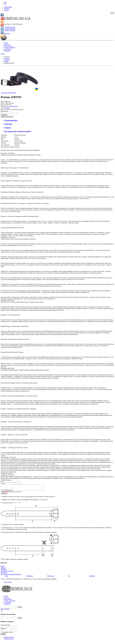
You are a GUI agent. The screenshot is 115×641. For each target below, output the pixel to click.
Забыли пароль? (9, 637)
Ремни (3, 566)
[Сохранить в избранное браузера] (2, 35)
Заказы (6, 10)
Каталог (6, 44)
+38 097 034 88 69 (9, 29)
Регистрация (8, 7)
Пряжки (3, 568)
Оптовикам (7, 49)
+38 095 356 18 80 (9, 30)
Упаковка (3, 569)
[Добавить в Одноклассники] (2, 21)
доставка (7, 108)
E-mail (3, 483)
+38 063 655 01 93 (9, 27)
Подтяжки (4, 572)
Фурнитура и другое (7, 571)
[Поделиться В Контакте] (2, 32)
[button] (3, 53)
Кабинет (7, 8)
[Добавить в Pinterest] (2, 25)
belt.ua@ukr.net (5, 33)
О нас (6, 42)
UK (5, 2)
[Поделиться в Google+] (2, 18)
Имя (2, 481)
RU (5, 4)
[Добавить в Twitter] (2, 28)
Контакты (7, 50)
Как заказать (8, 46)
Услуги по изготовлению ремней (11, 574)
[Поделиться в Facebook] (2, 14)
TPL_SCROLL (5, 609)
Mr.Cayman (14, 106)
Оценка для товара (15, 491)
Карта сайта (8, 582)
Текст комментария (7, 490)
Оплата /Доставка (9, 47)
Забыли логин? (9, 638)
